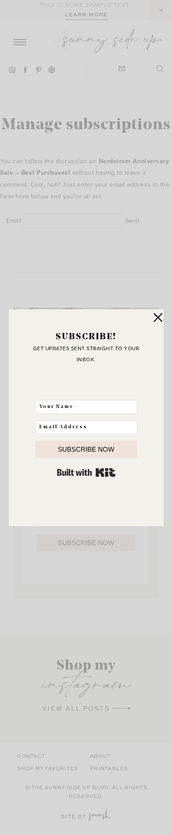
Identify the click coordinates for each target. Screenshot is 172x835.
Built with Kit (86, 472)
